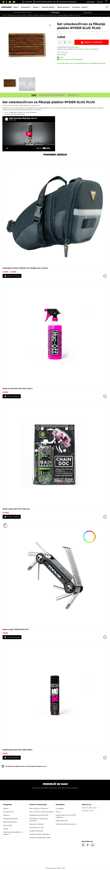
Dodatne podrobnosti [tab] (52, 95)
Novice (58, 812)
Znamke (84, 7)
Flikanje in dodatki (39, 15)
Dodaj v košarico (93, 42)
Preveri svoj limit (88, 12)
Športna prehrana (63, 7)
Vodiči (5, 829)
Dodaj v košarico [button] (13, 396)
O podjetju (60, 808)
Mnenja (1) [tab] (73, 95)
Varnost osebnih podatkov (39, 834)
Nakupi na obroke (36, 824)
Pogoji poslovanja (36, 831)
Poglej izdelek (105, 276)
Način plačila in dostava (38, 808)
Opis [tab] (33, 95)
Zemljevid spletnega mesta (40, 838)
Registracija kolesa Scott (38, 815)
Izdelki (10, 15)
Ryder (23, 114)
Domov (5, 15)
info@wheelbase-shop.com (66, 824)
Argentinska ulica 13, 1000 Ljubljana (68, 1)
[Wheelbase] (6, 7)
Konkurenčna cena (36, 827)
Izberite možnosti (13, 276)
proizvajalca (75, 47)
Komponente (25, 7)
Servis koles (76, 7)
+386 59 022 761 (28, 1)
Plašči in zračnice (27, 15)
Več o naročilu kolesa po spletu (41, 812)
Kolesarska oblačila (48, 7)
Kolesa (15, 7)
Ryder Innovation (84, 49)
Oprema (35, 7)
